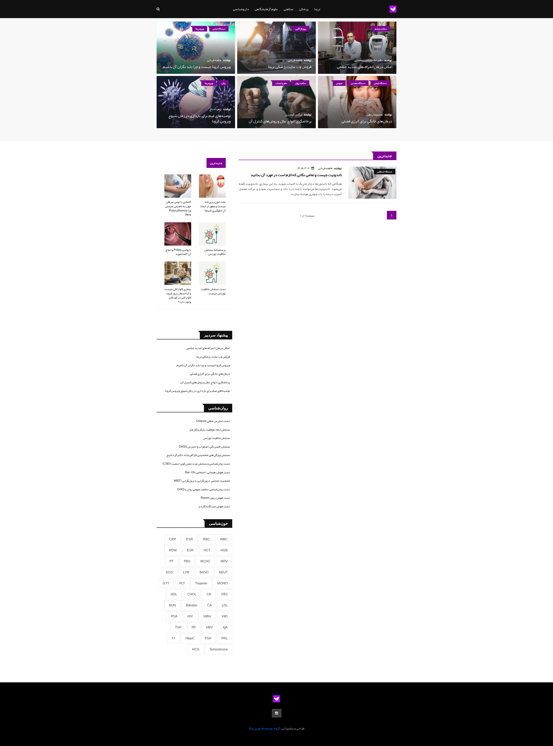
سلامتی (288, 9)
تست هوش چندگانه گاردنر (214, 506)
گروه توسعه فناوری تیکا (264, 728)
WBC (224, 539)
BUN (172, 605)
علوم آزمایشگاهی (266, 9)
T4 (173, 638)
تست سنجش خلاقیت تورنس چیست (213, 291)
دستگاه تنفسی (358, 83)
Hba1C (190, 638)
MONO (222, 583)
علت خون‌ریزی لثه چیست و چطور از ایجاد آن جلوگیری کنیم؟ (213, 206)
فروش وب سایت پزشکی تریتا (289, 67)
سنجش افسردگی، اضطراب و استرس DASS (204, 446)
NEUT (223, 572)
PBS (187, 561)
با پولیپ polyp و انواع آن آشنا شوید (178, 252)
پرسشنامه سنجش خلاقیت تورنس (215, 252)
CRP (172, 539)
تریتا (317, 9)
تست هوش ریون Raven (215, 498)
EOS (169, 572)
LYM (186, 572)
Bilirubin (191, 605)
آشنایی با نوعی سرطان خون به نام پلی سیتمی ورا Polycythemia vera (178, 208)
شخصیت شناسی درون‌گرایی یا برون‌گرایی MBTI (202, 481)
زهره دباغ (215, 109)
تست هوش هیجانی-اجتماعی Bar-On (207, 472)
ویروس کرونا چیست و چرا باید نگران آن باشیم (197, 67)
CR (209, 594)
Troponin (201, 583)
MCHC (205, 561)
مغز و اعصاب (281, 83)
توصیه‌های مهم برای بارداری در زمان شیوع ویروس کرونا (199, 118)
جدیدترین (216, 163)
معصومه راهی (375, 114)
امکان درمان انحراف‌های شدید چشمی (364, 67)
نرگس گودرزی (293, 114)
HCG (195, 649)
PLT (182, 583)
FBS (224, 594)
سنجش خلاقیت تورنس (216, 438)
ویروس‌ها (199, 28)
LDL (225, 605)
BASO (204, 572)
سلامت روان (300, 83)
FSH (208, 638)
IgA (225, 627)
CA (209, 605)
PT (172, 561)
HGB (224, 550)
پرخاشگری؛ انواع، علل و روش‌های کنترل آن (280, 121)
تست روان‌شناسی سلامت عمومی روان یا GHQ (203, 489)
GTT (166, 583)
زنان (223, 83)
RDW (173, 550)
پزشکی (303, 9)
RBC (206, 539)
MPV (224, 561)
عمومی (339, 83)
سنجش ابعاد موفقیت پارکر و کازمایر (209, 429)
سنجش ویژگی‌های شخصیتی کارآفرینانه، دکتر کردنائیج (198, 455)
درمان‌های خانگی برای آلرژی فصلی (366, 121)
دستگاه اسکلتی (384, 171)
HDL (174, 594)
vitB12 (207, 616)
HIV (190, 616)
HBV (209, 627)
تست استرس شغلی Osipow (213, 421)
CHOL (191, 594)
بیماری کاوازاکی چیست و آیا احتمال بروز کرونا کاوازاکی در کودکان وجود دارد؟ (177, 295)
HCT (207, 550)
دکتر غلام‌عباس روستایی (368, 60)
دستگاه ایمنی (219, 28)
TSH (178, 627)
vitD (225, 616)
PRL (224, 638)
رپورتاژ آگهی (301, 28)
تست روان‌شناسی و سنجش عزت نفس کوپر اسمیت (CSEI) (196, 464)
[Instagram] (276, 713)
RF (194, 627)
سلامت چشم (381, 28)
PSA (174, 616)
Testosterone (219, 649)
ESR (189, 539)
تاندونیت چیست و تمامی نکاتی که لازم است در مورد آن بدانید (296, 175)
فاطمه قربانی (295, 60)
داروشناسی (241, 9)
